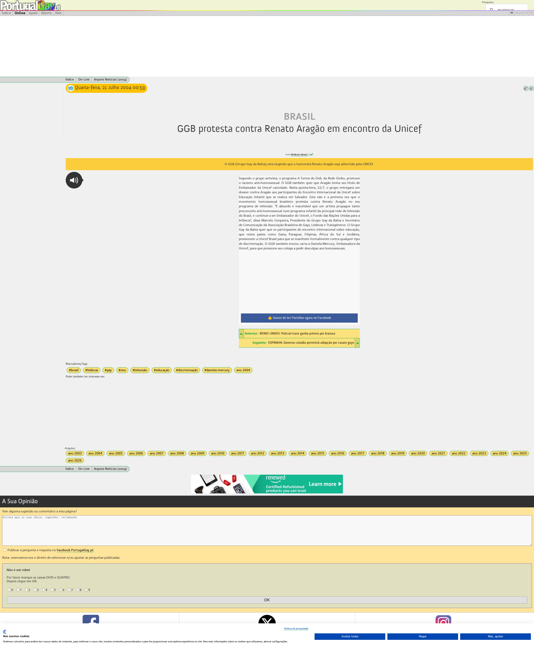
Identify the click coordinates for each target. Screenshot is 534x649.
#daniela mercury (217, 370)
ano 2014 (297, 453)
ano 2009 (197, 453)
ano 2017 (357, 453)
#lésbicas (91, 370)
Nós (58, 13)
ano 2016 (337, 453)
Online (20, 13)
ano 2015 (317, 453)
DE (531, 13)
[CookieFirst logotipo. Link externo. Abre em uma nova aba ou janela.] (4, 632)
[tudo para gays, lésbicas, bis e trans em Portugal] (41, 5)
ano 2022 (459, 453)
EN (516, 13)
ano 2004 (243, 370)
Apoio (33, 13)
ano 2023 (479, 453)
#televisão (140, 370)
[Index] (31, 80)
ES (522, 13)
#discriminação (187, 370)
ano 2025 (520, 453)
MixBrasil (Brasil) (299, 154)
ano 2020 (418, 453)
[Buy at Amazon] (267, 493)
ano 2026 (75, 460)
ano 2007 (157, 453)
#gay (108, 370)
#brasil (74, 370)
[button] (74, 180)
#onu (122, 370)
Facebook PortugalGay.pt (75, 550)
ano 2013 (277, 453)
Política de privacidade (296, 628)
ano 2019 (397, 453)
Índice (6, 13)
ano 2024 (499, 453)
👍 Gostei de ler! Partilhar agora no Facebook (299, 318)
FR (526, 13)
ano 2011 (237, 453)
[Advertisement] (267, 46)
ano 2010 (217, 453)
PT (512, 13)
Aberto (46, 13)
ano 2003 (75, 453)
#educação (161, 370)
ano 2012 (257, 453)
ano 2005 (116, 453)
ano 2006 (136, 453)
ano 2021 (438, 453)
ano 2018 (377, 453)
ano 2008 (177, 453)
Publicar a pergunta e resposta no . (50, 550)
